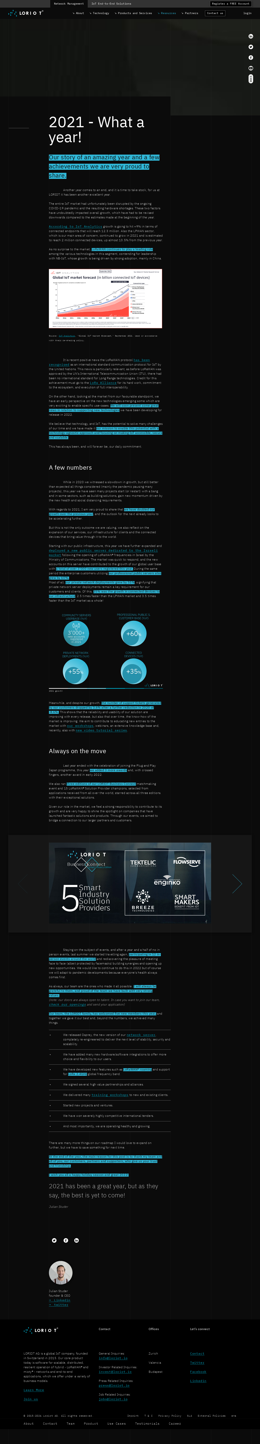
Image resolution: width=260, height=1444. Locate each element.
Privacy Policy (169, 1416)
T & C (148, 1416)
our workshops (80, 726)
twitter (61, 1305)
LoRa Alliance (103, 383)
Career (175, 1423)
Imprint (133, 1416)
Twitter (197, 1362)
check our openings (67, 1004)
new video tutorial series (101, 730)
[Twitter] (251, 47)
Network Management (69, 3)
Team (71, 1423)
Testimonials (147, 1423)
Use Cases (116, 1423)
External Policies (212, 1416)
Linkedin (62, 1300)
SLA (189, 1416)
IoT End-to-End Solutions (111, 3)
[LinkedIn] (251, 36)
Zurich (153, 1353)
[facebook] (251, 57)
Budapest (155, 1372)
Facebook (198, 1372)
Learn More (34, 1390)
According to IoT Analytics (75, 226)
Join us (31, 1399)
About (29, 1423)
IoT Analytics (67, 336)
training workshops (110, 1095)
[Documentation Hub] (251, 78)
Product (91, 1423)
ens (233, 1416)
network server (141, 1035)
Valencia (155, 1362)
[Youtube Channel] (251, 68)
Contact (197, 1353)
